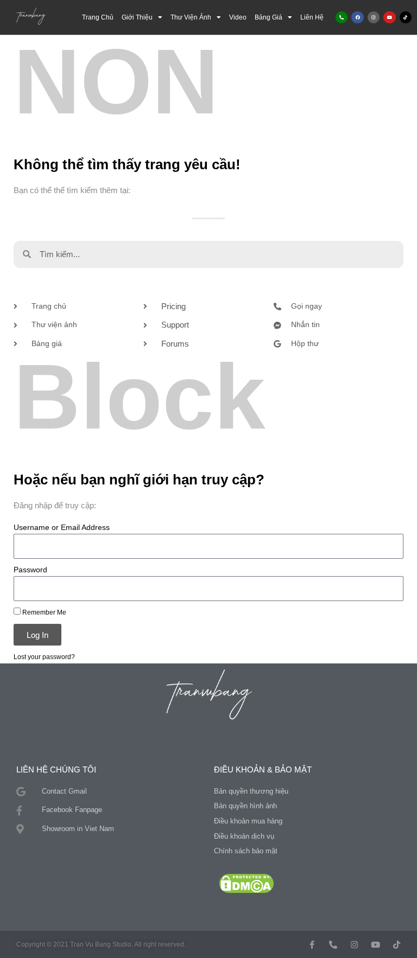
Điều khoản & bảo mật (263, 769)
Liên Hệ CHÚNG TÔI (56, 769)
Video (238, 17)
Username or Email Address (62, 527)
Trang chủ (97, 17)
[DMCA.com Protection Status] (246, 883)
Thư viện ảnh (190, 17)
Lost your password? (44, 656)
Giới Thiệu (137, 17)
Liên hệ (312, 17)
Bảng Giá (268, 17)
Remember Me (43, 612)
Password (30, 570)
